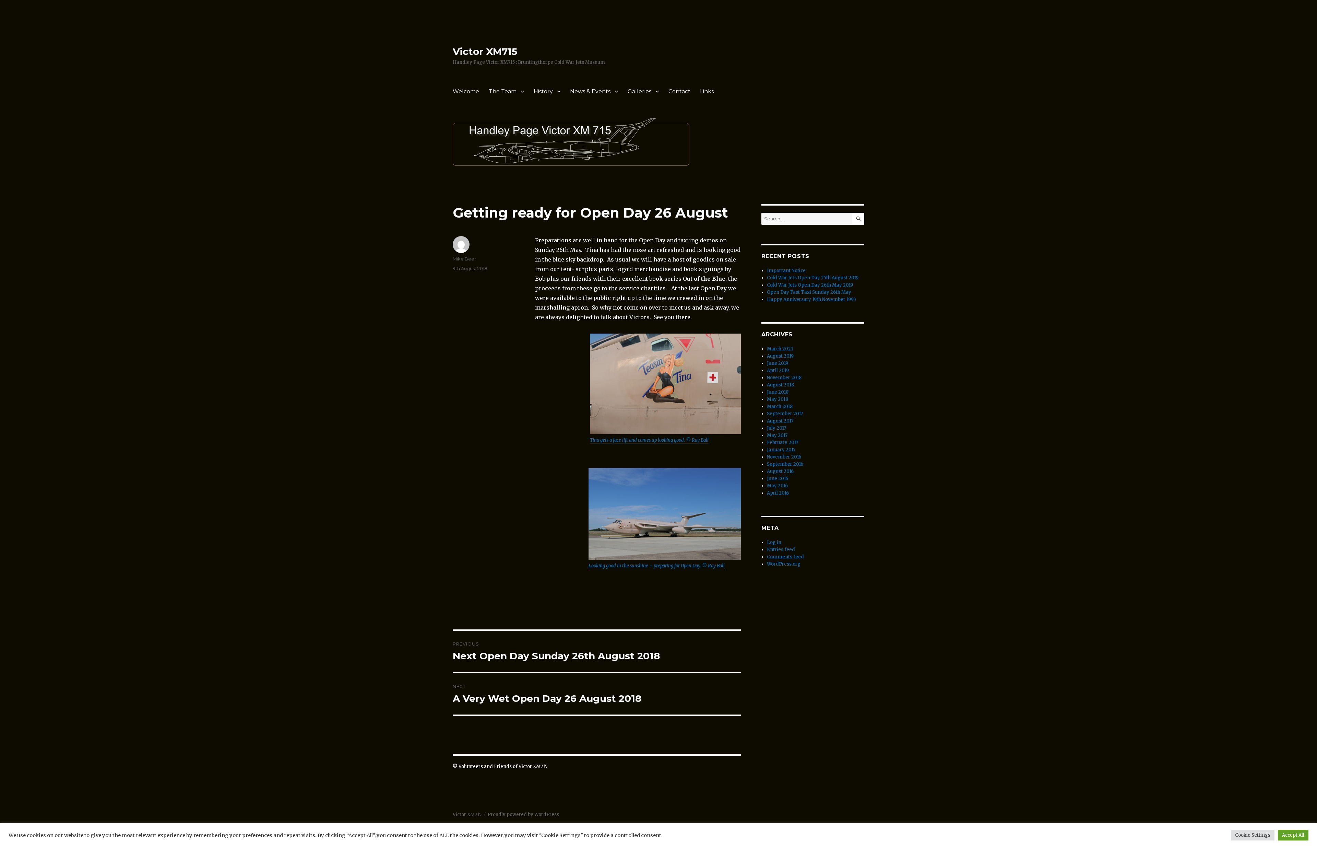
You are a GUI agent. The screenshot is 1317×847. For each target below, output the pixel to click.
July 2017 (776, 428)
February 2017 (782, 442)
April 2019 (778, 370)
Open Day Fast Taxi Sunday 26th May (809, 292)
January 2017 (781, 450)
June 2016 (777, 478)
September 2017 (785, 414)
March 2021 (780, 349)
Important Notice (786, 271)
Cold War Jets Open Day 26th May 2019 (810, 285)
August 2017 (780, 421)
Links (707, 91)
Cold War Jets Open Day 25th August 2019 (812, 278)
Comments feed (785, 557)
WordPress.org (783, 564)
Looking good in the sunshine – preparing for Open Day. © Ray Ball (657, 566)
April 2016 (778, 493)
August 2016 (780, 471)
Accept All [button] (1293, 835)
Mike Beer (464, 259)
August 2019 (780, 356)
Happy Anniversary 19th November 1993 (811, 299)
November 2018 (784, 378)
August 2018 (780, 385)
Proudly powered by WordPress (523, 814)
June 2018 (777, 392)
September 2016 (785, 464)
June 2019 (777, 363)
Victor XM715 (485, 51)
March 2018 (780, 406)
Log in (774, 542)
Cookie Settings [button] (1252, 835)
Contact (679, 91)
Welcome (466, 91)
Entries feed (781, 550)
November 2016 (784, 457)
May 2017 (777, 435)
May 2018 (777, 399)
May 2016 (777, 486)
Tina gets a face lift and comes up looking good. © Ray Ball (649, 440)
